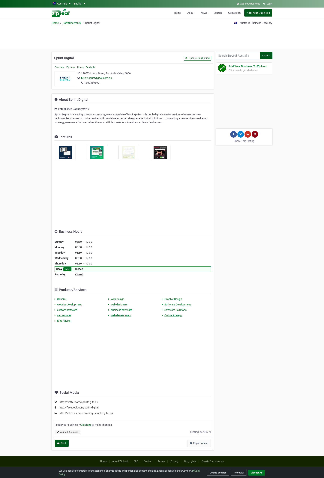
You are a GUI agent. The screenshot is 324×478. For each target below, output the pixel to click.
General (61, 299)
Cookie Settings (218, 472)
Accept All (256, 472)
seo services (64, 315)
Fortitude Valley (72, 22)
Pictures (70, 67)
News (204, 12)
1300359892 (91, 82)
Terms (161, 461)
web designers (119, 304)
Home (177, 12)
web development (121, 315)
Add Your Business (258, 12)
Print (63, 443)
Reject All (239, 472)
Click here (85, 424)
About (190, 12)
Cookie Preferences (213, 461)
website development (69, 304)
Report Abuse (200, 443)
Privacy (174, 461)
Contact (148, 461)
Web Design (117, 299)
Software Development (177, 304)
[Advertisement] (162, 38)
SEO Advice (63, 320)
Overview (59, 67)
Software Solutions (175, 309)
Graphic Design (173, 299)
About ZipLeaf (120, 461)
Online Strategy (173, 315)
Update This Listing (199, 58)
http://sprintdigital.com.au (96, 78)
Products (90, 67)
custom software (67, 309)
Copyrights (190, 461)
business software (121, 309)
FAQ (136, 461)
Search (218, 12)
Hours (80, 67)
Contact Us (234, 12)
